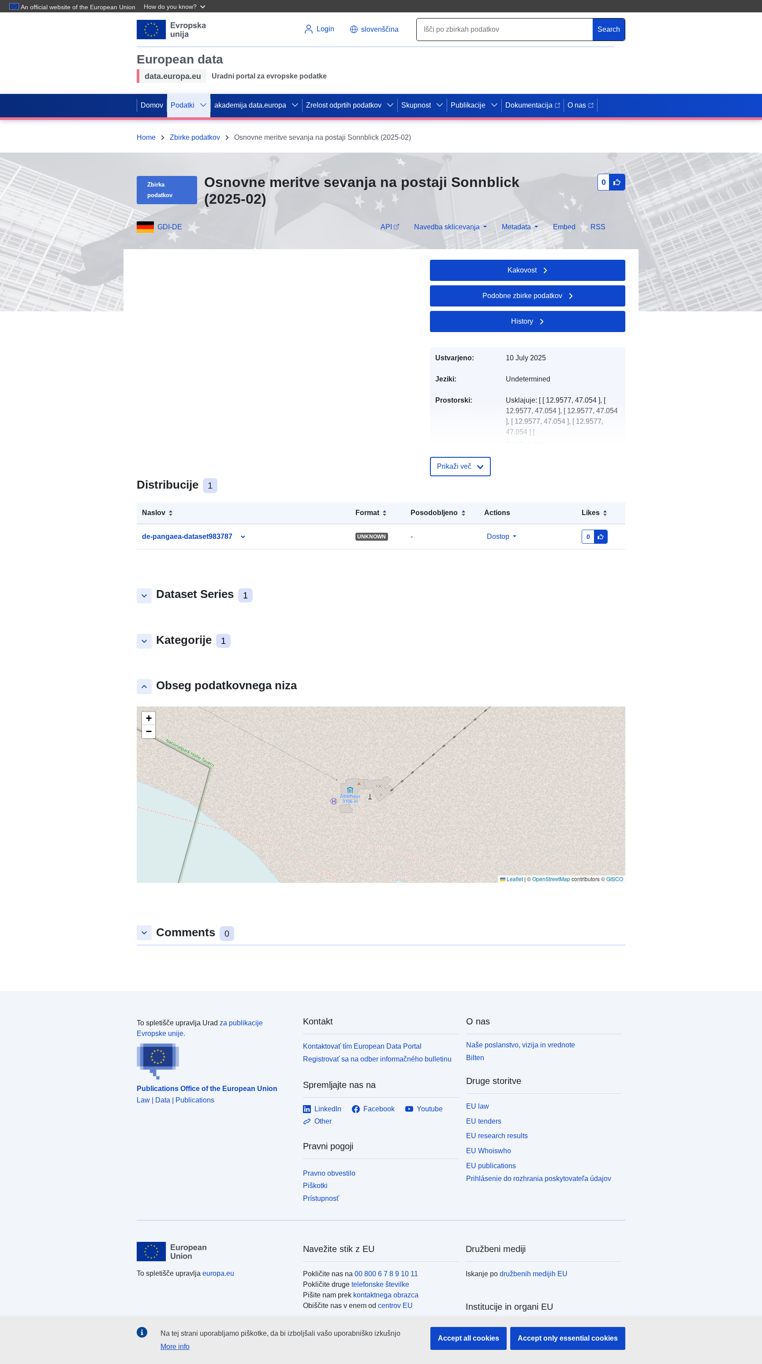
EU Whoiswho (488, 1151)
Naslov (153, 512)
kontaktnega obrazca (385, 1295)
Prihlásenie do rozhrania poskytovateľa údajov (538, 1178)
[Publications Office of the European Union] (214, 1059)
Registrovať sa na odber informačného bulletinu (377, 1059)
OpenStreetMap (551, 878)
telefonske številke (380, 1284)
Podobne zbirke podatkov (522, 295)
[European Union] (215, 1251)
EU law (477, 1106)
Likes (591, 512)
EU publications (491, 1166)
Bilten (475, 1057)
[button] (175, 6)
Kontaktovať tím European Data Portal (362, 1046)
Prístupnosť (321, 1198)
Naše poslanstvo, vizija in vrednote (520, 1045)
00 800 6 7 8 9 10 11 (386, 1274)
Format (367, 512)
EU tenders (483, 1121)
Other (323, 1121)
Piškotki (315, 1185)
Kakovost (522, 270)
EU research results (497, 1136)
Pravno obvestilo (329, 1173)
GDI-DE (169, 227)
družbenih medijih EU (534, 1274)
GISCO (614, 878)
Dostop (498, 536)
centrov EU (395, 1305)
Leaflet (514, 878)
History (522, 321)
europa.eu (218, 1273)
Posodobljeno (434, 512)
